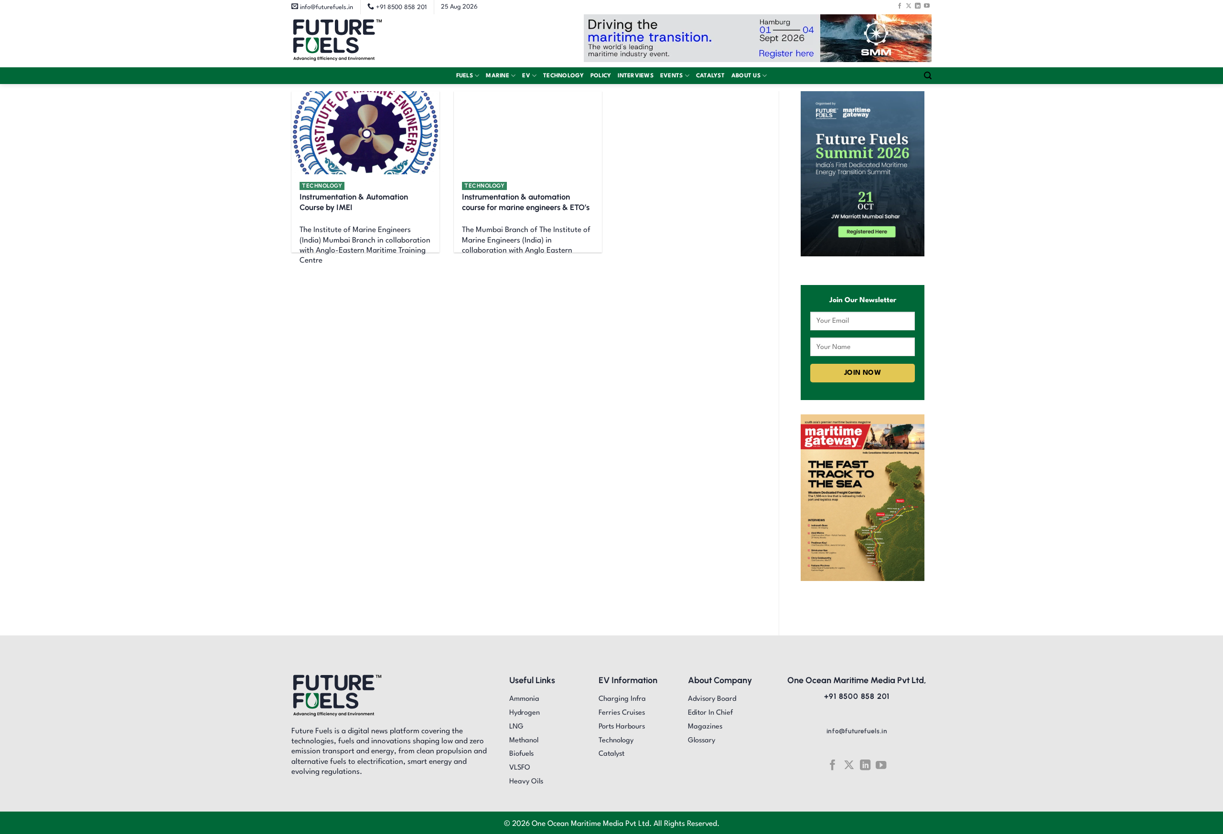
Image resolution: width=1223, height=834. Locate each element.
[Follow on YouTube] (927, 5)
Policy (601, 76)
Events (671, 76)
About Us (746, 76)
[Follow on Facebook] (899, 5)
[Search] (928, 75)
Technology (563, 76)
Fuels (464, 76)
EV (526, 76)
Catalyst (710, 76)
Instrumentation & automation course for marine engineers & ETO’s (526, 202)
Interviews (636, 76)
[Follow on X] (909, 5)
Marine (497, 76)
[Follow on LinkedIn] (918, 5)
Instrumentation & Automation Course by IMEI (354, 202)
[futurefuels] (337, 40)
